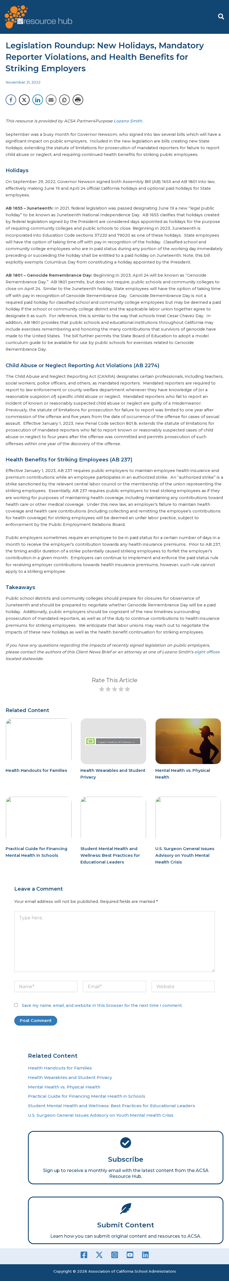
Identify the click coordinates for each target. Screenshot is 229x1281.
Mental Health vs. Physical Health (64, 1087)
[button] (221, 17)
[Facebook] (84, 1255)
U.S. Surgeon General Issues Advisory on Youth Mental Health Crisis (184, 855)
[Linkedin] (145, 1255)
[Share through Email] (51, 99)
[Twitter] (99, 1255)
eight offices (207, 651)
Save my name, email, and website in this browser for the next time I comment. (102, 1005)
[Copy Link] (64, 99)
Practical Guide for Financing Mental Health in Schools (86, 1096)
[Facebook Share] (11, 99)
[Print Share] (78, 99)
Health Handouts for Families (36, 770)
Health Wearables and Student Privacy (70, 1077)
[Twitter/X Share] (24, 99)
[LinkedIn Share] (37, 99)
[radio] (101, 690)
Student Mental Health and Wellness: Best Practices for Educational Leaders (110, 855)
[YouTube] (130, 1255)
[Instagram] (114, 1255)
